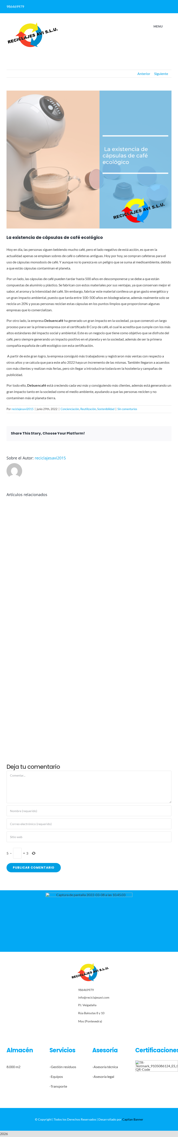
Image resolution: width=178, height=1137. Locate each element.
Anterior (143, 73)
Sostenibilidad (105, 409)
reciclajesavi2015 (23, 409)
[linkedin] (136, 5)
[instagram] (90, 1031)
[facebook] (128, 5)
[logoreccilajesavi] (33, 23)
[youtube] (103, 1031)
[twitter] (83, 1031)
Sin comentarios (127, 409)
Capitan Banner (132, 1119)
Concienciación (70, 409)
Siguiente (161, 73)
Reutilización (88, 409)
